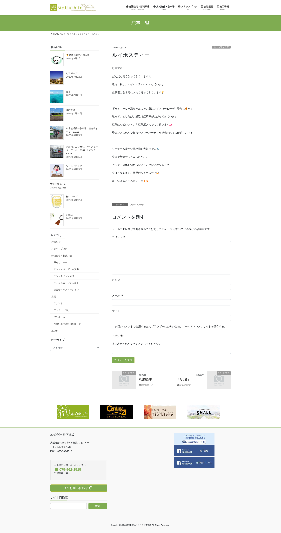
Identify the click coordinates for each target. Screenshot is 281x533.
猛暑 (68, 91)
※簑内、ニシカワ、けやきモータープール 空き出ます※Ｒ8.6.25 (82, 150)
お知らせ (55, 242)
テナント (58, 303)
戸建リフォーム (62, 262)
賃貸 (53, 296)
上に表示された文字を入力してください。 (136, 343)
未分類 (54, 330)
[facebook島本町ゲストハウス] (194, 462)
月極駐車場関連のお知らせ (67, 323)
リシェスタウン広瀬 (64, 276)
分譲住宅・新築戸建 (61, 255)
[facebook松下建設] (194, 450)
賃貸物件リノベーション (66, 289)
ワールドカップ (74, 166)
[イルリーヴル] (160, 411)
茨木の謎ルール (58, 184)
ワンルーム (59, 317)
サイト (116, 311)
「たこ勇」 (183, 379)
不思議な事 (145, 379)
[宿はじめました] (73, 411)
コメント (119, 237)
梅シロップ (71, 196)
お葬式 (69, 215)
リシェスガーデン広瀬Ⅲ (66, 283)
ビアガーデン (73, 73)
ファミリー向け (62, 310)
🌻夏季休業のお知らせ (77, 55)
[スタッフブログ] (124, 378)
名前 (116, 280)
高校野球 (70, 110)
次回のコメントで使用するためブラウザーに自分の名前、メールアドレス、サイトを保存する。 (171, 326)
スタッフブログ (221, 47)
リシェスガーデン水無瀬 (66, 269)
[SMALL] (203, 411)
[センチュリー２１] (116, 411)
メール (117, 295)
